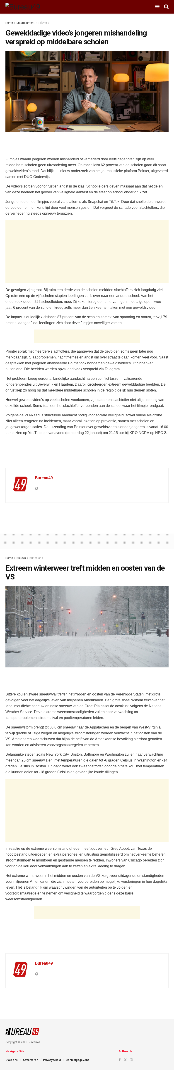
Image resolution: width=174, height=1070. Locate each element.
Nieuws (21, 558)
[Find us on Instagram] (131, 1059)
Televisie (43, 22)
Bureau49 (44, 477)
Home (9, 22)
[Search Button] (166, 7)
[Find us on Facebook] (120, 1059)
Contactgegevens (77, 1060)
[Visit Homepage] (22, 7)
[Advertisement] (87, 143)
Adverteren (30, 1060)
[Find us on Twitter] (125, 1059)
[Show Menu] (157, 7)
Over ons (11, 1060)
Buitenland (36, 558)
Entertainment (25, 22)
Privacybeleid (52, 1060)
